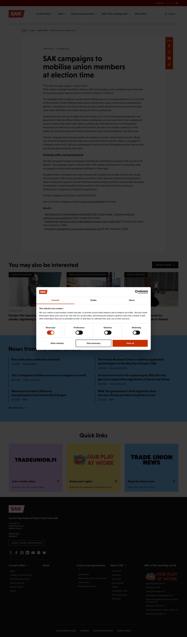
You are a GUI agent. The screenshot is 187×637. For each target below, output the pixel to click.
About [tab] (131, 300)
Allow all (130, 343)
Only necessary (93, 343)
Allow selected (57, 343)
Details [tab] (93, 300)
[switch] (79, 333)
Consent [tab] (55, 300)
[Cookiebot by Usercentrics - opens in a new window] (137, 292)
